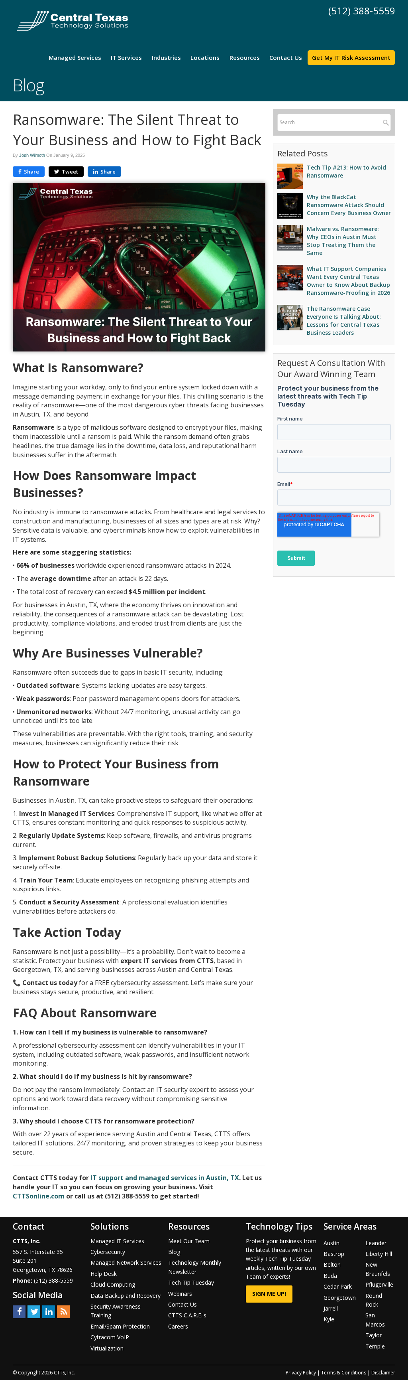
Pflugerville (379, 1284)
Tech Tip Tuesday (191, 1282)
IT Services (126, 57)
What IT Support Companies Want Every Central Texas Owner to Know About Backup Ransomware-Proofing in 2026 (348, 280)
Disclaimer (383, 1372)
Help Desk (103, 1273)
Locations (205, 57)
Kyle (329, 1319)
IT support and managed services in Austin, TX (164, 1177)
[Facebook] (19, 1311)
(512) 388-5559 (361, 10)
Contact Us (285, 57)
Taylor (373, 1335)
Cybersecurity (107, 1252)
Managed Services (75, 57)
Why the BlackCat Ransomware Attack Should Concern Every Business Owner (349, 205)
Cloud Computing (112, 1284)
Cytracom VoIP (109, 1337)
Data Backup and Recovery (125, 1295)
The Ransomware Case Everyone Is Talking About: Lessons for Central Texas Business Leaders (344, 320)
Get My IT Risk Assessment (351, 57)
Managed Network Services (125, 1262)
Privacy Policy (301, 1372)
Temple (375, 1346)
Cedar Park (338, 1286)
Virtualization (107, 1348)
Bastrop (334, 1254)
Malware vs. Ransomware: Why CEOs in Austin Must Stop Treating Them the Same (343, 241)
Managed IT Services (117, 1241)
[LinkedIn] (48, 1311)
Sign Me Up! (269, 1293)
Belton (332, 1264)
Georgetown (340, 1297)
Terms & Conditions (343, 1372)
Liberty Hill (378, 1254)
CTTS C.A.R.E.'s (187, 1315)
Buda (330, 1275)
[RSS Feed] (63, 1311)
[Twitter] (33, 1311)
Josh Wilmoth (32, 155)
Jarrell (331, 1308)
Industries (166, 57)
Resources (245, 57)
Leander (375, 1243)
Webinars (180, 1293)
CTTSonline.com (39, 1196)
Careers (178, 1326)
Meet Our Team (189, 1241)
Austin (331, 1243)
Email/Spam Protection (120, 1326)
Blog (174, 1252)
